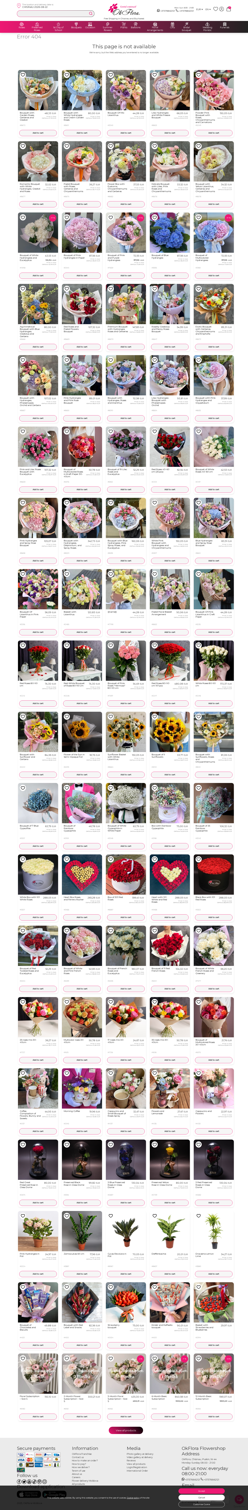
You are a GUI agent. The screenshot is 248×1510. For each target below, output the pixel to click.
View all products (126, 1430)
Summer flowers (108, 29)
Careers (76, 1477)
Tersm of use (78, 1470)
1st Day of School (58, 29)
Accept (201, 1491)
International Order (137, 1470)
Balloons (135, 27)
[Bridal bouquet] (187, 24)
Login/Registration (137, 1467)
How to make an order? (85, 1460)
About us (77, 1474)
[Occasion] (90, 24)
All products (78, 1484)
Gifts (172, 27)
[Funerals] (225, 24)
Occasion (90, 27)
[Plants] (124, 24)
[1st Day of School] (58, 24)
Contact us (78, 1457)
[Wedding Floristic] (207, 24)
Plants (123, 27)
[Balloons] (136, 24)
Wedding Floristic (207, 29)
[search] (90, 13)
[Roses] (22, 24)
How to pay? (79, 1464)
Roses (22, 27)
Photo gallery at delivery (140, 1454)
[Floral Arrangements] (155, 24)
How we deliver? (81, 1467)
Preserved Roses (37, 29)
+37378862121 (167, 10)
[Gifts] (172, 24)
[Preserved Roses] (37, 24)
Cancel (201, 1497)
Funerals (224, 27)
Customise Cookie (201, 1504)
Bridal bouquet (186, 29)
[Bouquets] (76, 24)
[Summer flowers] (108, 24)
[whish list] (216, 10)
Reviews (131, 1460)
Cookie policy (133, 1498)
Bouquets (76, 27)
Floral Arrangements (155, 29)
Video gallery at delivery (140, 1457)
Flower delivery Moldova (85, 1480)
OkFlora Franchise (82, 1454)
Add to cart (38, 133)
